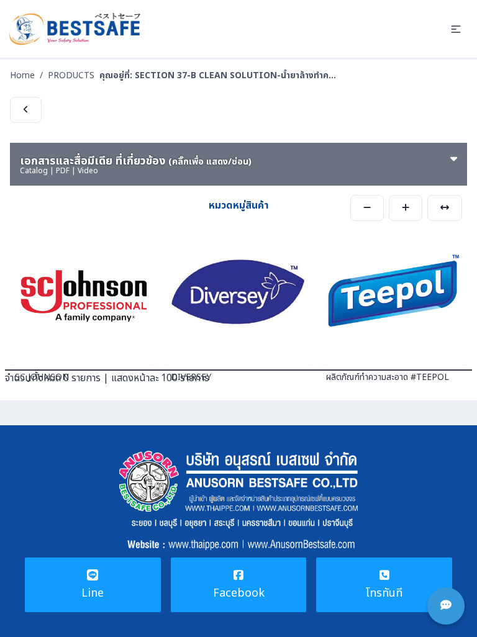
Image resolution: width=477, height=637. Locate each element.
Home (22, 75)
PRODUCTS (71, 75)
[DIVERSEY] (239, 294)
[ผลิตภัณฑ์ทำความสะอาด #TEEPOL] (394, 294)
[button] (456, 29)
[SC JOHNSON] (83, 294)
